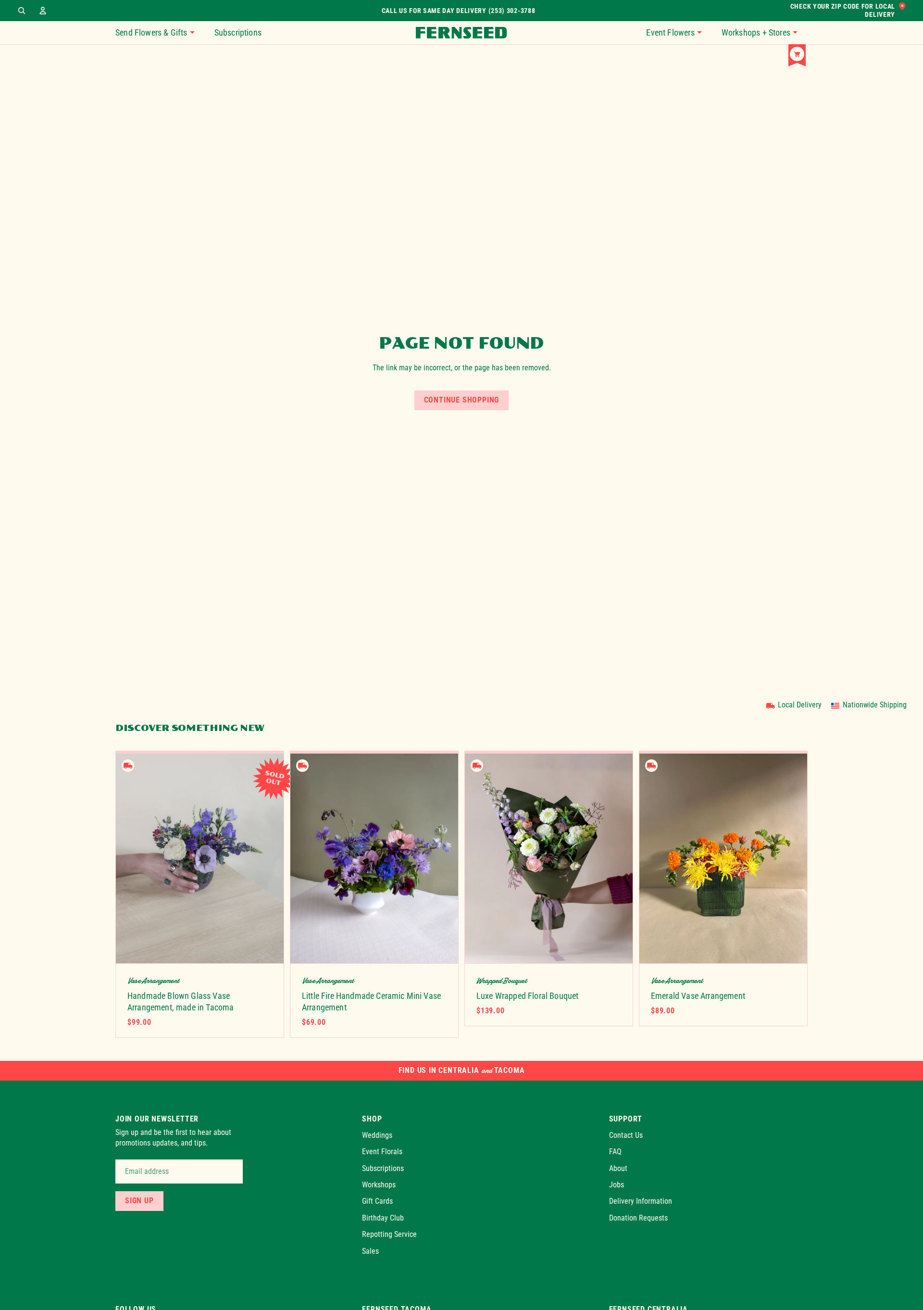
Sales (370, 1250)
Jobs (616, 1184)
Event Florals (382, 1151)
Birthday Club (383, 1217)
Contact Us (626, 1135)
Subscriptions (383, 1167)
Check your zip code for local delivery (842, 10)
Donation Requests (638, 1217)
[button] (678, 33)
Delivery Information (640, 1201)
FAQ (615, 1151)
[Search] (21, 10)
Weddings (377, 1135)
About (618, 1167)
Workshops (379, 1184)
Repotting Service (389, 1234)
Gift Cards (377, 1201)
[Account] (42, 10)
